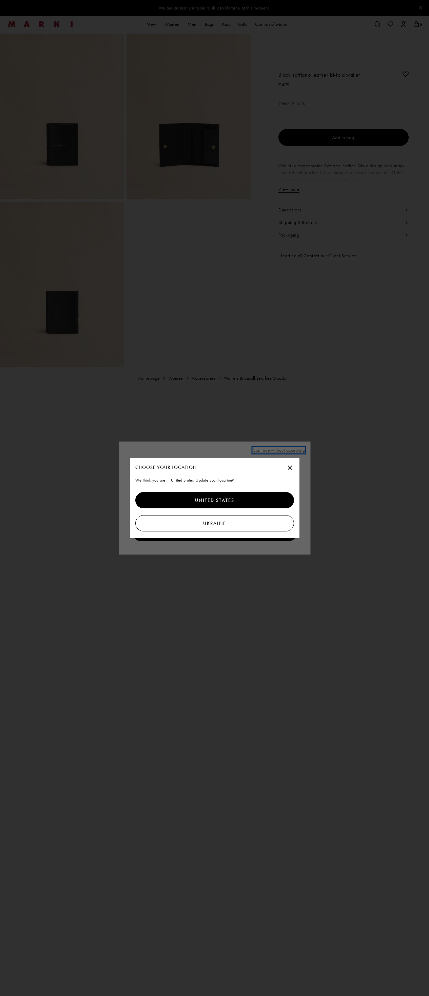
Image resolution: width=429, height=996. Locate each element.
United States (214, 500)
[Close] (290, 468)
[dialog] (214, 498)
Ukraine (214, 523)
